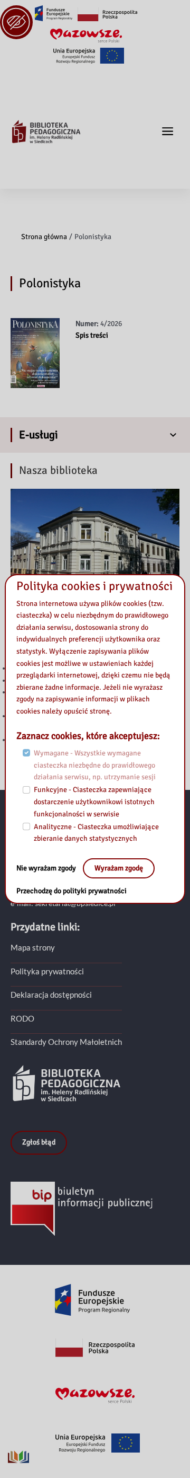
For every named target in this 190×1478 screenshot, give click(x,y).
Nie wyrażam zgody (47, 868)
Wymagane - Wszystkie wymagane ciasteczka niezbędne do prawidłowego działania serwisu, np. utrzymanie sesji (95, 765)
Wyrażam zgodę (118, 868)
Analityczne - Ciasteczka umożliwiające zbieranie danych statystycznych (96, 832)
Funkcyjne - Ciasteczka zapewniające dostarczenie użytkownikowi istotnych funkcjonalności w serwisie (94, 801)
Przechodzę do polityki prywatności (71, 890)
